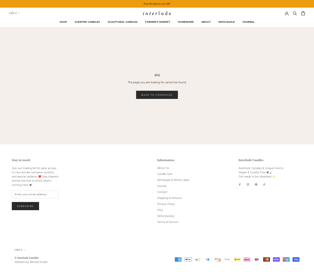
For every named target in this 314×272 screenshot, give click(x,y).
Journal (248, 21)
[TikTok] (264, 184)
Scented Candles (87, 21)
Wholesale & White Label (173, 180)
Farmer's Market (157, 21)
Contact (162, 192)
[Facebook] (240, 184)
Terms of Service (167, 222)
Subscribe (25, 206)
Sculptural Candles (123, 21)
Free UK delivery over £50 (157, 4)
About (206, 21)
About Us (163, 168)
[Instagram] (248, 184)
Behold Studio (39, 262)
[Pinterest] (256, 184)
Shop (63, 21)
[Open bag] (303, 13)
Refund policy (166, 216)
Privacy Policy (166, 204)
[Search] (295, 13)
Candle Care (164, 174)
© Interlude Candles (27, 257)
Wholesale (226, 21)
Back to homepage (156, 94)
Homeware (186, 21)
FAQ (160, 210)
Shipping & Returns (169, 198)
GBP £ (13, 13)
